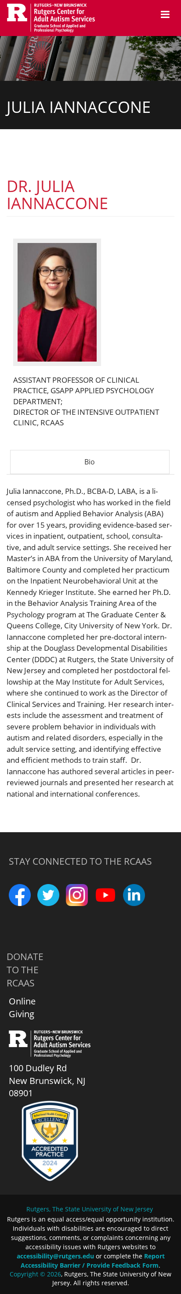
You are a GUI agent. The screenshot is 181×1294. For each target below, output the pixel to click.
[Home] (55, 18)
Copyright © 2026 (35, 1274)
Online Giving (22, 1007)
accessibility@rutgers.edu (55, 1256)
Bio (100, 465)
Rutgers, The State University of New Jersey (89, 1209)
